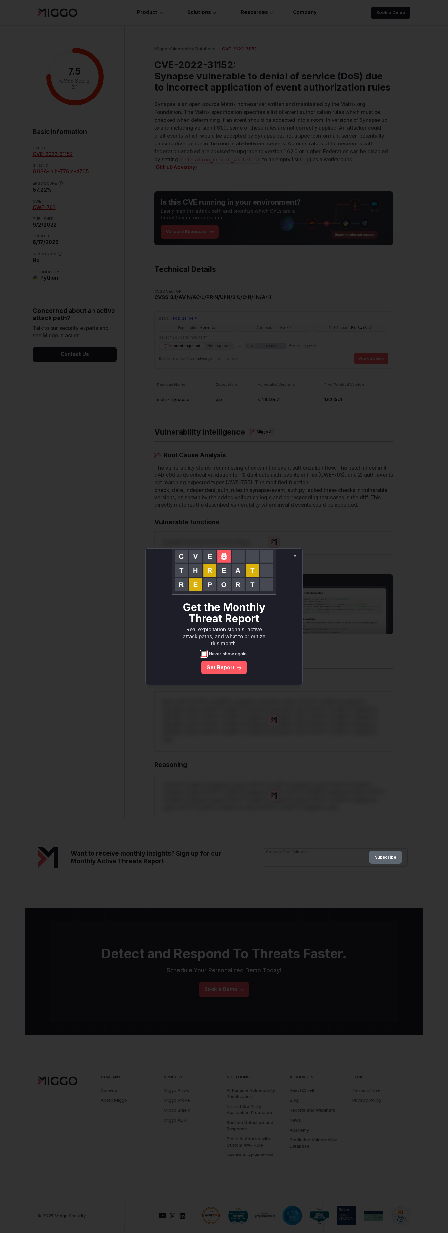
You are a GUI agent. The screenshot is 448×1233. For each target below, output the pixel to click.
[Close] (295, 556)
